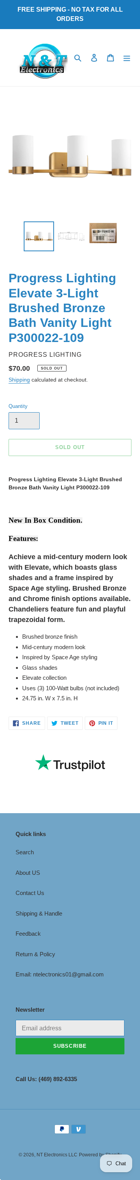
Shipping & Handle (39, 913)
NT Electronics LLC (57, 1155)
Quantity (18, 406)
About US (28, 872)
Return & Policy (35, 954)
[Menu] (127, 57)
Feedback (28, 933)
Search (25, 852)
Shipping (19, 380)
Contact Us (30, 893)
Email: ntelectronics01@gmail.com (60, 974)
